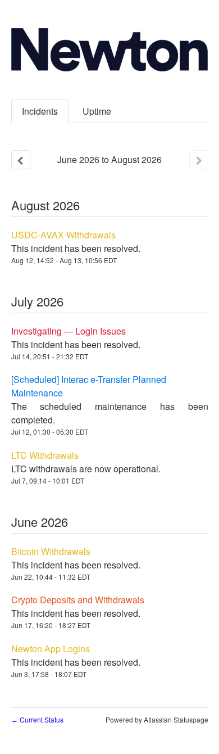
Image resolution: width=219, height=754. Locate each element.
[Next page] (198, 159)
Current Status (37, 719)
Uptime (97, 111)
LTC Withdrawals (45, 455)
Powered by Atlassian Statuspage (157, 719)
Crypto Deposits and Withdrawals (77, 599)
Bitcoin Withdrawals (50, 551)
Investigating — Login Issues (68, 330)
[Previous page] (20, 159)
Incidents (40, 111)
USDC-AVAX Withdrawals (63, 234)
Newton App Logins (50, 648)
